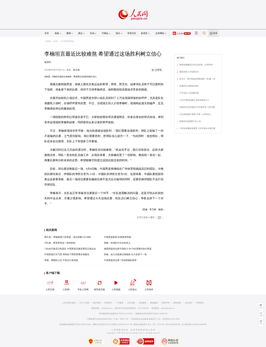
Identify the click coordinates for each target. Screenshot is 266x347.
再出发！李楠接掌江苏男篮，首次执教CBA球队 (67, 237)
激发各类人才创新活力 (189, 72)
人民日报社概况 (69, 303)
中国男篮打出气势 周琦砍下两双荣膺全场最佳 (66, 254)
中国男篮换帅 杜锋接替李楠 (117, 237)
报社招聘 (97, 303)
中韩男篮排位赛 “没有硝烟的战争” (120, 260)
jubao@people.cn (168, 308)
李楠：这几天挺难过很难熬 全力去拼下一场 (125, 254)
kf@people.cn (106, 308)
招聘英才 (108, 303)
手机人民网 (83, 289)
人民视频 (116, 289)
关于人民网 (84, 303)
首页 (46, 33)
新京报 (76, 70)
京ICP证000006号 (172, 324)
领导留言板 (99, 289)
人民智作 (148, 289)
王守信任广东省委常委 (189, 93)
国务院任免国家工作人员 (190, 121)
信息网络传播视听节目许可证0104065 (75, 324)
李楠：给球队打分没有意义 (117, 243)
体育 (55, 41)
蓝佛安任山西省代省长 (189, 86)
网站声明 (166, 303)
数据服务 (154, 303)
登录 (215, 33)
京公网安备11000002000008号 (194, 324)
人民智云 (132, 289)
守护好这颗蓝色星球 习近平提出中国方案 (197, 128)
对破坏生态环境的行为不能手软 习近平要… (198, 107)
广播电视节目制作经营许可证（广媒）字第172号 (107, 319)
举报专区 (131, 33)
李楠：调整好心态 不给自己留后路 (61, 260)
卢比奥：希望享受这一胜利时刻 (59, 243)
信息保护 (189, 303)
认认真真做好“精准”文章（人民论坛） (195, 114)
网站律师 (177, 303)
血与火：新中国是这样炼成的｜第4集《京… (198, 79)
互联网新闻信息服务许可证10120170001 (116, 314)
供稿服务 (143, 303)
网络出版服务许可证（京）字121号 (149, 324)
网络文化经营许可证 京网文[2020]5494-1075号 (112, 324)
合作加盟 (131, 303)
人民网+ (67, 289)
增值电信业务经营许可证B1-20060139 (151, 314)
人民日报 (50, 289)
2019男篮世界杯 (67, 41)
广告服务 (120, 303)
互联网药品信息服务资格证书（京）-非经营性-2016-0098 (155, 319)
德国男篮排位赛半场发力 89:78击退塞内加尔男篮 (128, 249)
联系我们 (200, 303)
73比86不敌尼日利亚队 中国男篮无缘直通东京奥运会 (70, 249)
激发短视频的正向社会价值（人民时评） (196, 65)
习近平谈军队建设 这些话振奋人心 (194, 100)
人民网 (48, 41)
